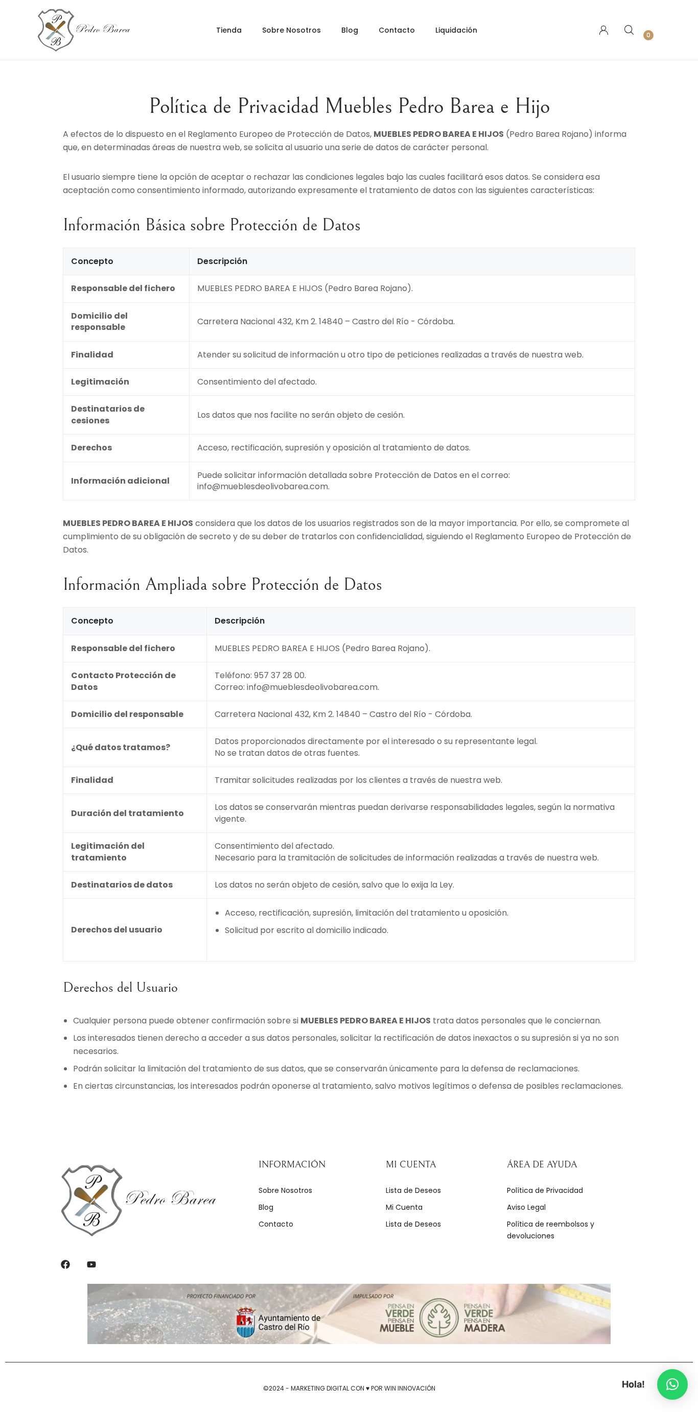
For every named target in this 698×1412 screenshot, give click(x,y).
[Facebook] (65, 1264)
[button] (672, 1384)
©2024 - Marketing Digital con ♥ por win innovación (349, 1388)
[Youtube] (91, 1264)
